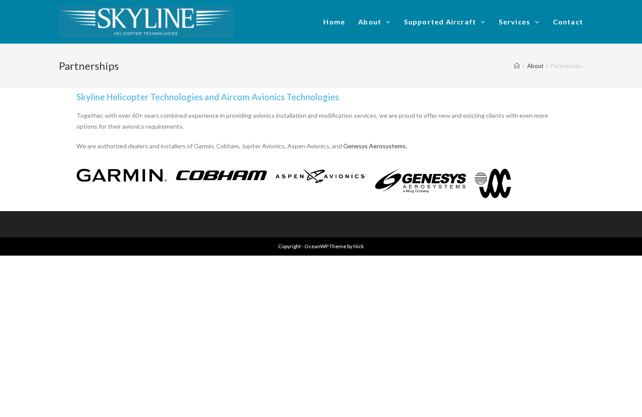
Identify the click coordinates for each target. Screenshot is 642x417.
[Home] (517, 65)
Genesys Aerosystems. (375, 146)
